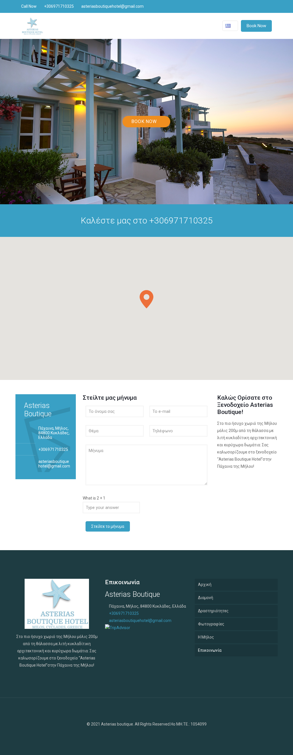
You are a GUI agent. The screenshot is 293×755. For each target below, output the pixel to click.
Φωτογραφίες (211, 624)
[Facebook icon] (264, 6)
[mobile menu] (206, 26)
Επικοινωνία (209, 650)
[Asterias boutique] (32, 26)
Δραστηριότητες (213, 611)
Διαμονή (205, 597)
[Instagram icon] (270, 6)
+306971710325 (59, 6)
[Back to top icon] (146, 710)
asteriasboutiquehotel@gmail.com (112, 6)
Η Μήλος (206, 637)
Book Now (256, 25)
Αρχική (204, 584)
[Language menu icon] (230, 26)
